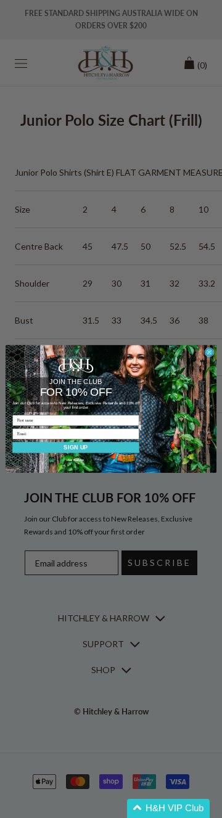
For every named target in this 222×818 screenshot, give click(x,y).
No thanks (75, 460)
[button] (168, 808)
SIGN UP (76, 447)
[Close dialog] (209, 352)
